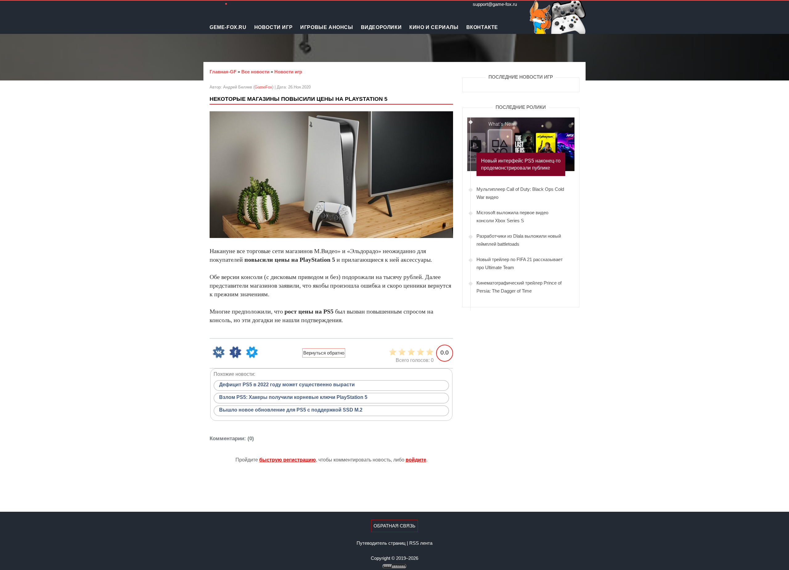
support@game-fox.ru (495, 4)
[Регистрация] (234, 4)
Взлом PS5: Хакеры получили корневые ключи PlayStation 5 (293, 397)
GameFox (263, 87)
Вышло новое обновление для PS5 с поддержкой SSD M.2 (290, 409)
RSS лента (420, 543)
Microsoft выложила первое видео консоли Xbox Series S (512, 216)
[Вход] (243, 4)
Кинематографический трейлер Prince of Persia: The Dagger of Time (519, 286)
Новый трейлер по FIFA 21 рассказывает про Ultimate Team (519, 263)
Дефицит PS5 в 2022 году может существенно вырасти (287, 384)
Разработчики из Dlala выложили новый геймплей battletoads (518, 240)
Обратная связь (394, 525)
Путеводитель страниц (381, 543)
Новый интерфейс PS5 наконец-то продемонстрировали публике (521, 164)
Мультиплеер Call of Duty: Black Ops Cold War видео (520, 193)
